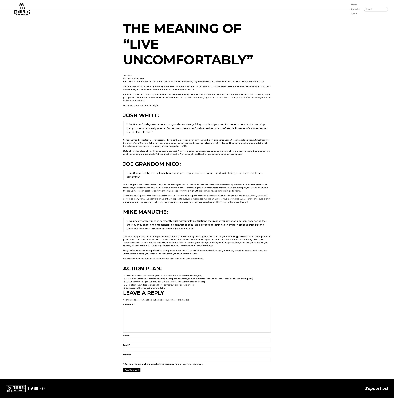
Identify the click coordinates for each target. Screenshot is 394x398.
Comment (128, 304)
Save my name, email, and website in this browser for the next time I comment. (164, 364)
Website (127, 355)
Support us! (376, 388)
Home (354, 5)
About (354, 14)
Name (126, 335)
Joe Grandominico (135, 78)
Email (126, 345)
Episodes (355, 9)
